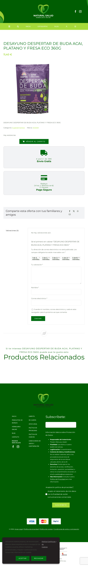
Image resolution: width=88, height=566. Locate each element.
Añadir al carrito (35, 141)
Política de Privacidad (57, 479)
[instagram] (80, 11)
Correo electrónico (39, 298)
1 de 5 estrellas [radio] (35, 258)
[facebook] (75, 11)
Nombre (35, 288)
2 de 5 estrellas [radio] (45, 258)
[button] (18, 26)
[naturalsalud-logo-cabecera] (44, 5)
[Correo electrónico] (70, 214)
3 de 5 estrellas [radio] (55, 258)
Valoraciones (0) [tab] (12, 231)
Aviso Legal (19, 529)
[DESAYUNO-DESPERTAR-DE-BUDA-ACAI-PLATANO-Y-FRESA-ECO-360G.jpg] (44, 395)
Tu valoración (37, 265)
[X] (74, 211)
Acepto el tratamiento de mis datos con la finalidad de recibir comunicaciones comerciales (62, 494)
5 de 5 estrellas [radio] (75, 258)
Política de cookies (46, 529)
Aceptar (22, 558)
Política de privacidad (31, 529)
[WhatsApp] (78, 211)
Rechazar (38, 558)
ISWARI (36, 128)
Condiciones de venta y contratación (66, 529)
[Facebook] (70, 211)
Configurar (52, 541)
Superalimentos (18, 128)
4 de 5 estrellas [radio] (65, 258)
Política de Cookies (45, 544)
